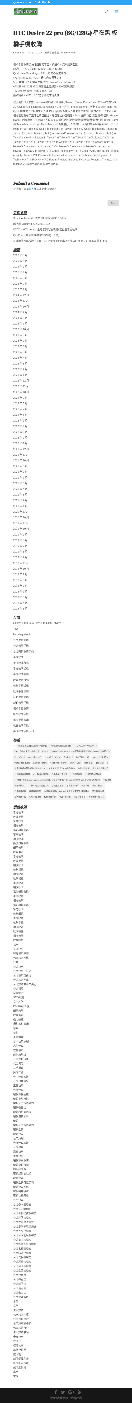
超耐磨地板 (19, 1054)
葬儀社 (17, 1341)
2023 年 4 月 (20, 357)
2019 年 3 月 (20, 551)
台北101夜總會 (21, 1209)
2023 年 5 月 (20, 352)
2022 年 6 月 (20, 414)
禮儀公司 (18, 1345)
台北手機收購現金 (41, 774)
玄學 (15, 1305)
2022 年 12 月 (21, 380)
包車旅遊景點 (21, 1332)
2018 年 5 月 (20, 597)
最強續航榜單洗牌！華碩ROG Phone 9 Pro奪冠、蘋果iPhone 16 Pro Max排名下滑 (60, 241)
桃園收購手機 (21, 725)
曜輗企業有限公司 (23, 1103)
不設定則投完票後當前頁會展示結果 (29, 768)
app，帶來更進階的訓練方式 (26, 751)
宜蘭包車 (18, 1050)
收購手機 (85, 786)
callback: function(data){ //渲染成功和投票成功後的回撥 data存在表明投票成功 (76, 751)
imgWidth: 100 (82, 757)
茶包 (15, 1032)
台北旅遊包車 (21, 979)
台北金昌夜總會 (22, 1270)
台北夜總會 (19, 1275)
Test (15, 628)
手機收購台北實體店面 (39, 786)
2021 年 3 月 (20, 494)
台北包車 (18, 966)
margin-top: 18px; (22, 763)
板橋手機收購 (51, 52)
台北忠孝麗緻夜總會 (24, 1226)
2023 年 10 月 (21, 329)
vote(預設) (88, 763)
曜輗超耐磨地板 (22, 1112)
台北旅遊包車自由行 (24, 984)
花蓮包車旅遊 (21, 953)
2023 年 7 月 (20, 340)
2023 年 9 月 (20, 335)
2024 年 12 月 (21, 295)
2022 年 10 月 (21, 392)
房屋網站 (18, 993)
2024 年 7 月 (20, 323)
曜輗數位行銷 (21, 1164)
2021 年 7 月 (20, 471)
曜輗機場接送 (21, 1098)
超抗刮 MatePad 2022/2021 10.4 (31, 223)
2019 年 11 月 (21, 523)
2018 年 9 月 (20, 574)
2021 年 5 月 (20, 483)
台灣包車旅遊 (21, 1142)
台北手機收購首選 (59, 774)
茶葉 (15, 1028)
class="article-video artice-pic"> (28, 757)
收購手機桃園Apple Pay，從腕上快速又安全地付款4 (66, 791)
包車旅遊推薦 (21, 957)
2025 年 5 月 (20, 266)
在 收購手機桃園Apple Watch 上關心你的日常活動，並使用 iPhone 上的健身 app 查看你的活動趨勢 (57, 780)
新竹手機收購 (21, 697)
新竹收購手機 (21, 702)
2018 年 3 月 (20, 608)
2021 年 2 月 (20, 500)
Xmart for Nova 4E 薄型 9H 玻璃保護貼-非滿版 (39, 218)
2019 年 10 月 (21, 528)
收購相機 (18, 869)
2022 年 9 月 (20, 397)
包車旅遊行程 (21, 1327)
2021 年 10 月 (21, 460)
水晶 (15, 1301)
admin (20, 52)
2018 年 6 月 (20, 591)
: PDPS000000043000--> (86, 746)
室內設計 (18, 1001)
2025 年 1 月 (20, 289)
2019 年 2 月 (20, 557)
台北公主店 (19, 1292)
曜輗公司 (18, 1134)
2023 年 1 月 (20, 375)
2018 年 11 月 (21, 563)
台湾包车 (18, 1200)
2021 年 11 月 (21, 454)
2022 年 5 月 (20, 420)
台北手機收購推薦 (22, 774)
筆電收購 (18, 821)
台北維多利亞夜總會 (24, 1244)
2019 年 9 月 (20, 534)
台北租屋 (18, 988)
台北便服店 (19, 1288)
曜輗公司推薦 (21, 1187)
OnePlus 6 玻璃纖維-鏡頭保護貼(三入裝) (36, 235)
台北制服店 (19, 1283)
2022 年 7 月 (20, 409)
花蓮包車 (18, 949)
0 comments (68, 52)
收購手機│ (63, 1398)
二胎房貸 (18, 1068)
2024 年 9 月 (20, 312)
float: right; (68, 757)
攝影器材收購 (21, 1023)
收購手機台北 (21, 680)
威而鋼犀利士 (21, 1358)
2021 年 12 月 (21, 449)
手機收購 (18, 657)
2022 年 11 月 (21, 386)
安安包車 (18, 1336)
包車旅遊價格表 (22, 1323)
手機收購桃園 (21, 674)
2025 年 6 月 (20, 261)
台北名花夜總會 (22, 1248)
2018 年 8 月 (20, 580)
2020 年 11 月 (21, 511)
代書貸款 (18, 1063)
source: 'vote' (75, 763)
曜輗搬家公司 (21, 1116)
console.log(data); (53, 757)
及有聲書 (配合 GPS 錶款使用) (62, 768)
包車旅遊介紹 (21, 1314)
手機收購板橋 (21, 668)
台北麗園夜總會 (22, 1217)
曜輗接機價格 (21, 1195)
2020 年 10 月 (21, 517)
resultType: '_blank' (58, 763)
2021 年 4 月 (20, 489)
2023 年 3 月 (20, 363)
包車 (15, 944)
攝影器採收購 (21, 830)
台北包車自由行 (22, 975)
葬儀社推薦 (19, 1349)
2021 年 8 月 (20, 466)
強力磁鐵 (18, 1019)
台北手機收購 (21, 640)
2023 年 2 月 (20, 369)
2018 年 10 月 (21, 568)
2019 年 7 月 (20, 546)
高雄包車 (18, 1045)
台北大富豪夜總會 (23, 1222)
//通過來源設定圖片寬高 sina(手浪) (32, 746)
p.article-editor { (40, 763)
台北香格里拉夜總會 (24, 1213)
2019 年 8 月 (20, 540)
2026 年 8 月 (20, 255)
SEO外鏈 (18, 997)
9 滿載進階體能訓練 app (61, 746)
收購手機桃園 (21, 691)
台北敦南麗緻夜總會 (24, 1235)
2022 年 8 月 (20, 403)
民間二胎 (18, 1072)
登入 (31, 189)
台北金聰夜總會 (22, 1266)
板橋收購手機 (21, 714)
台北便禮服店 (21, 1297)
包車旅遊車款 (21, 1319)
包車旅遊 (18, 1138)
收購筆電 (18, 852)
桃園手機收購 (21, 720)
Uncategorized (21, 634)
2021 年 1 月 (20, 506)
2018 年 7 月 (20, 585)
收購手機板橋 (21, 685)
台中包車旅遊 (21, 1041)
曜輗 (15, 1120)
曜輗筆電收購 (21, 1160)
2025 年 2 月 (20, 283)
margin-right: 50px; (100, 757)
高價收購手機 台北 (23, 731)
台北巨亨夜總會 (22, 1231)
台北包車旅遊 (21, 1081)
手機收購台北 (21, 663)
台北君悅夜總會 (22, 1257)
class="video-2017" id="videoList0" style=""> (38, 623)
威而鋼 (17, 1354)
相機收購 (18, 825)
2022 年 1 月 (20, 443)
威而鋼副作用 (21, 1363)
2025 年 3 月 (20, 278)
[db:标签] (100, 763)
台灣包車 (18, 1090)
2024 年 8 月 (20, 318)
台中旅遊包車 (21, 1059)
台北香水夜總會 (22, 1204)
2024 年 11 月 (21, 300)
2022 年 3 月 (20, 432)
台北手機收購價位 (100, 768)
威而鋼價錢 (19, 1367)
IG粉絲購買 (19, 1169)
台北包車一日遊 (22, 971)
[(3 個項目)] (14, 745)
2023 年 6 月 (20, 346)
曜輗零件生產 (21, 1094)
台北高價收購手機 (23, 651)
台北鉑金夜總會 (22, 1239)
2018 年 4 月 (20, 603)
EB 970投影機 (21, 1006)
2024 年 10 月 (21, 306)
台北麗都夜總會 (22, 1261)
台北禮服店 (19, 1279)
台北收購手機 (21, 645)
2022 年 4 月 (20, 426)
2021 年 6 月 (20, 477)
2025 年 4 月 (20, 272)
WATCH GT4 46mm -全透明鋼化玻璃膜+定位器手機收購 (45, 229)
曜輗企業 (18, 1129)
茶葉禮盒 (18, 1037)
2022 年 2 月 (20, 437)
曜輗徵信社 (19, 1107)
